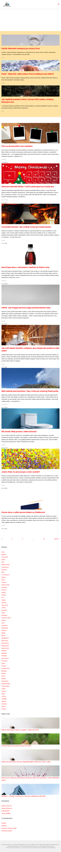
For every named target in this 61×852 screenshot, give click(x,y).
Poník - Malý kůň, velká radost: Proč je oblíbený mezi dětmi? (27, 74)
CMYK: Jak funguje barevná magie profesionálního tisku (26, 308)
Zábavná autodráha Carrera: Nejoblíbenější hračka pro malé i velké (25, 762)
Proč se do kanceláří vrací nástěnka (17, 146)
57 (44, 539)
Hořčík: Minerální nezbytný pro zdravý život (20, 48)
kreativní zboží (4, 199)
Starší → (57, 539)
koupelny (3, 444)
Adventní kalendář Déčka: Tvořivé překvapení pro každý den (27, 186)
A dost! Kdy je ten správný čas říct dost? (16, 746)
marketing (3, 159)
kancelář (3, 321)
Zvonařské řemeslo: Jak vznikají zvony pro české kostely (26, 227)
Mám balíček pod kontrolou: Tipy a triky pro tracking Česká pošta (29, 391)
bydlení (3, 364)
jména (2, 485)
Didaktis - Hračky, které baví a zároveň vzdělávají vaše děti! (23, 796)
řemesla (3, 240)
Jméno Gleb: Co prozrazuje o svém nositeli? (20, 472)
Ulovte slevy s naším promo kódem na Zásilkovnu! (23, 512)
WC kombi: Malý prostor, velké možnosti (19, 431)
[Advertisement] (30, 19)
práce (2, 111)
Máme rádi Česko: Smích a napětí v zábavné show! (20, 730)
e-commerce (4, 404)
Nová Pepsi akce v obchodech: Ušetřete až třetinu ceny (25, 267)
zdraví (2, 57)
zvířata (3, 83)
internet (3, 525)
